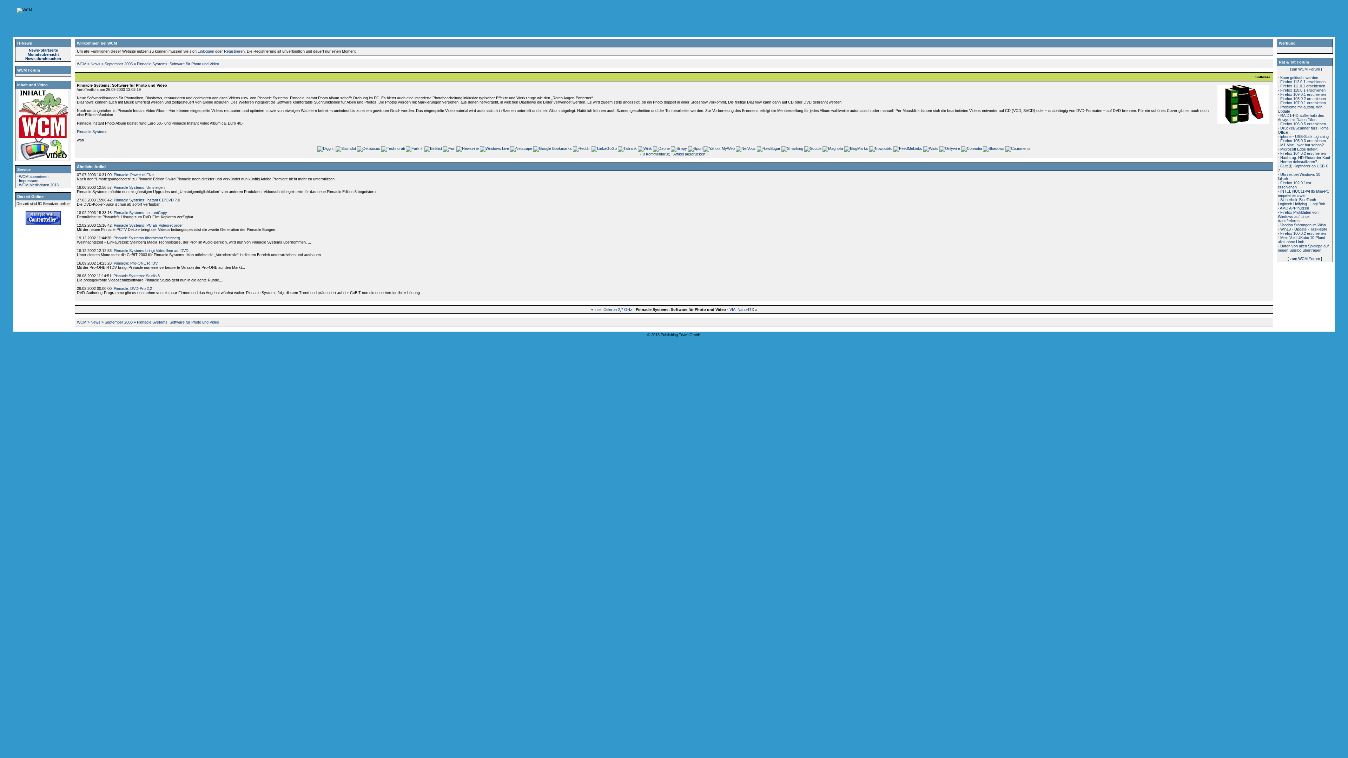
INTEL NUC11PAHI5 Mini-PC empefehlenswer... (1303, 193)
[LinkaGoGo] (604, 148)
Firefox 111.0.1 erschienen (1302, 86)
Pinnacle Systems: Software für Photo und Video (178, 64)
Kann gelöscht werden (1299, 77)
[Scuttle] (812, 148)
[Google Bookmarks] (552, 148)
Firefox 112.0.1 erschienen (1303, 82)
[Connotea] (971, 148)
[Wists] (930, 148)
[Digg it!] (326, 148)
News (95, 64)
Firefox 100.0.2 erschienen (1303, 233)
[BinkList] (433, 148)
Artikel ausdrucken (689, 154)
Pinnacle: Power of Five (134, 175)
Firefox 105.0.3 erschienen (1303, 141)
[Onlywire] (949, 148)
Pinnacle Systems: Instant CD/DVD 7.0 (147, 200)
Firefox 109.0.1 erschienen (1303, 94)
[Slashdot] (346, 148)
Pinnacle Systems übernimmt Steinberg (146, 238)
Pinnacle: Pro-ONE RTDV (136, 263)
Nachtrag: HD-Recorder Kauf (1305, 157)
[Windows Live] (494, 148)
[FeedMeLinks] (907, 148)
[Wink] (645, 148)
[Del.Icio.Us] (368, 148)
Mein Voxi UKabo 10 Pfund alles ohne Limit (1301, 239)
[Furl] (449, 148)
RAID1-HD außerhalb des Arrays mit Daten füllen (1301, 117)
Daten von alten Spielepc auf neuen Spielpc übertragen (1303, 248)
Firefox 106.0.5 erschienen (1303, 124)
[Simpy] (679, 148)
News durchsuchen (43, 58)
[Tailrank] (627, 148)
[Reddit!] (581, 148)
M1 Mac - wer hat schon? (1302, 145)
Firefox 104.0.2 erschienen (1303, 153)
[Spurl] (695, 148)
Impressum (28, 181)
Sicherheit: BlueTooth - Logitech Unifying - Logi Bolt (1301, 202)
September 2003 (119, 64)
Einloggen (206, 51)
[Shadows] (993, 148)
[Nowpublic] (880, 148)
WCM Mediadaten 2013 (39, 185)
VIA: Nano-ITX (741, 309)
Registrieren (234, 51)
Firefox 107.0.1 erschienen (1303, 103)
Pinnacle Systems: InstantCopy (140, 213)
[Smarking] (792, 148)
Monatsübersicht (43, 54)
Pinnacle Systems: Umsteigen (139, 187)
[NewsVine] (467, 148)
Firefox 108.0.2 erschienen (1303, 99)
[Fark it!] (414, 148)
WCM (81, 64)
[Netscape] (521, 148)
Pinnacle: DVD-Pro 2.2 (133, 288)
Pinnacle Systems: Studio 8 (136, 276)
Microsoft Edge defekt (1298, 149)
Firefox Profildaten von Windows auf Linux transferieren (1298, 216)
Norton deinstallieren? (1298, 162)
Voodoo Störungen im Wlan (1303, 225)
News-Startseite (43, 50)
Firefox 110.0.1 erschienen (1303, 90)
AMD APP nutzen (1294, 208)
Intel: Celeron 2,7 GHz (613, 309)
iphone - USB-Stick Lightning (1304, 136)
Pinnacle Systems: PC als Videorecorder (148, 225)
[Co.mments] (1018, 148)
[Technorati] (393, 148)
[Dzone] (661, 148)
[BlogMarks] (856, 148)
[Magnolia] (832, 148)
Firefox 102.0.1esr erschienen (1294, 185)
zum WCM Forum (1305, 69)
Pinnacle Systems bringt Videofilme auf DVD (151, 250)
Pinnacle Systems (92, 131)
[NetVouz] (746, 148)
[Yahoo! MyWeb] (719, 148)
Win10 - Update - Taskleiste (1303, 229)
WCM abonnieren (33, 176)
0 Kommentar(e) (656, 154)
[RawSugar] (768, 148)
